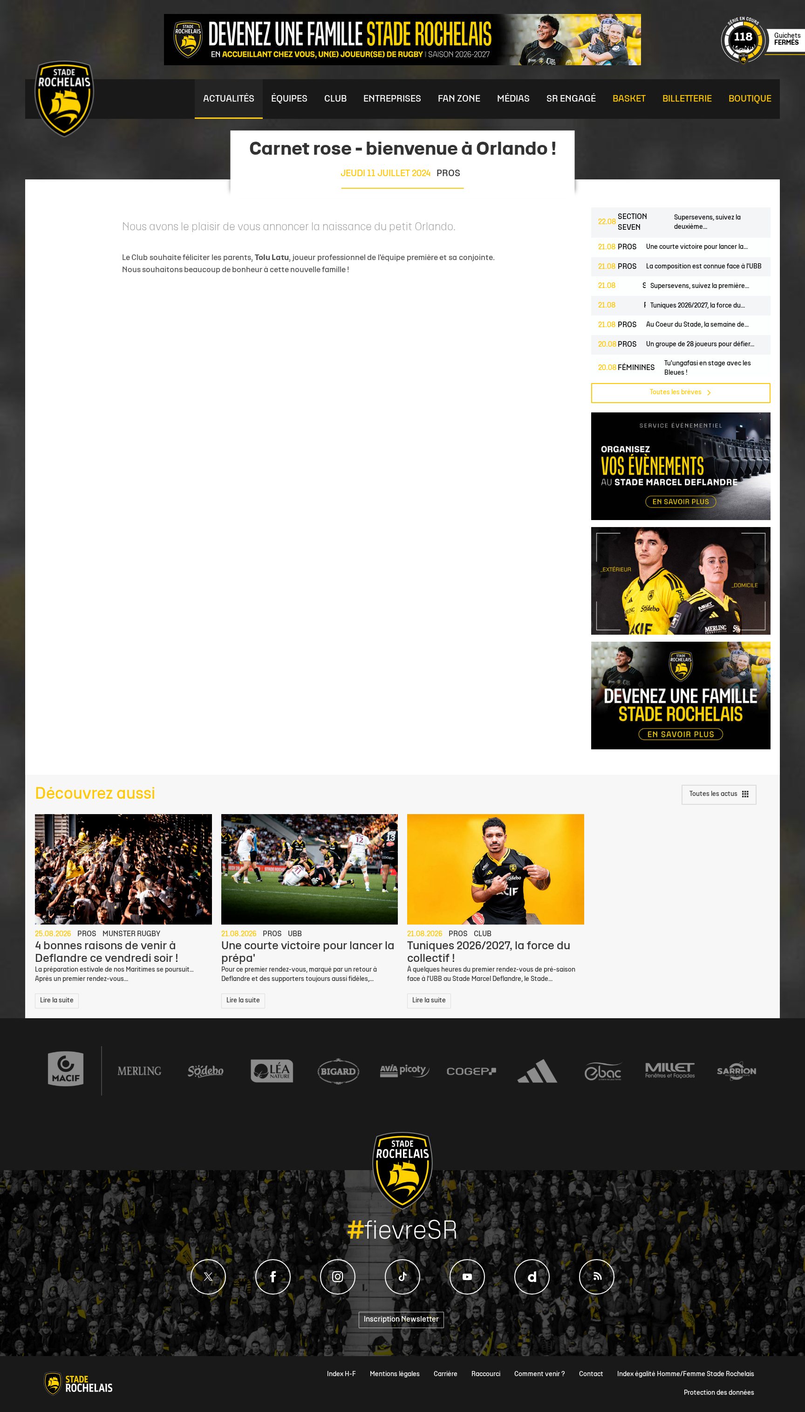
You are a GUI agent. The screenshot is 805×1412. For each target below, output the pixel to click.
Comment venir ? (539, 1374)
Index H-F (341, 1374)
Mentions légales (395, 1374)
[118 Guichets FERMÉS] (763, 63)
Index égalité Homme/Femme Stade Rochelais (685, 1374)
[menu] (229, 99)
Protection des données (719, 1393)
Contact (591, 1374)
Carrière (445, 1374)
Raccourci (485, 1374)
